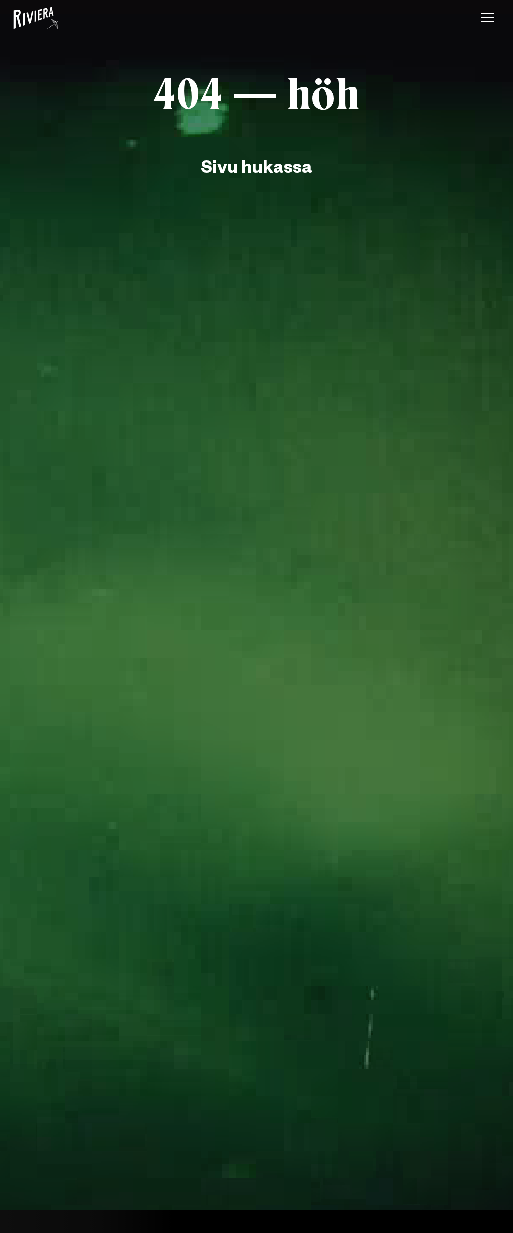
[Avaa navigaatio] (487, 17)
